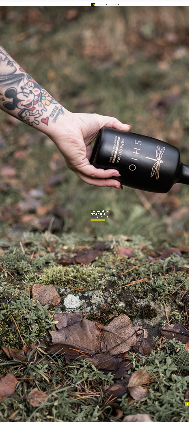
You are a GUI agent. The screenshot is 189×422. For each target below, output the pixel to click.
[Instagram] (117, 4)
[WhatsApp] (119, 4)
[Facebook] (115, 4)
